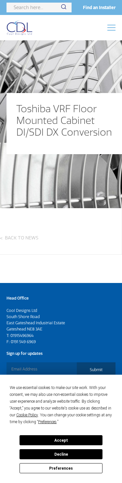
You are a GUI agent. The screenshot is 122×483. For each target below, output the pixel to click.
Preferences (61, 468)
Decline (61, 454)
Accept (61, 440)
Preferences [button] (47, 422)
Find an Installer (99, 7)
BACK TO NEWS (21, 238)
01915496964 (22, 335)
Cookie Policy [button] (27, 415)
